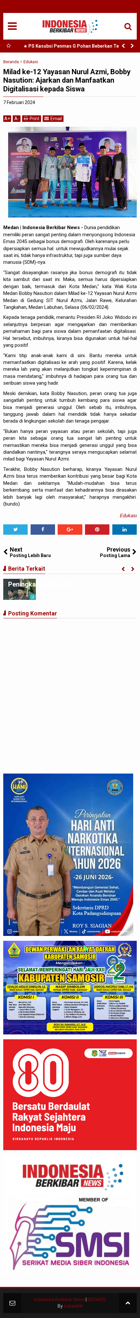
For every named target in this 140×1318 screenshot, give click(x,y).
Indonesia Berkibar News (59, 1299)
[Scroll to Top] (128, 1303)
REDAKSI (97, 1299)
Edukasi (128, 516)
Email (56, 118)
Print (34, 118)
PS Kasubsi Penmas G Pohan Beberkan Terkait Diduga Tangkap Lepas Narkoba (78, 47)
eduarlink (73, 1306)
